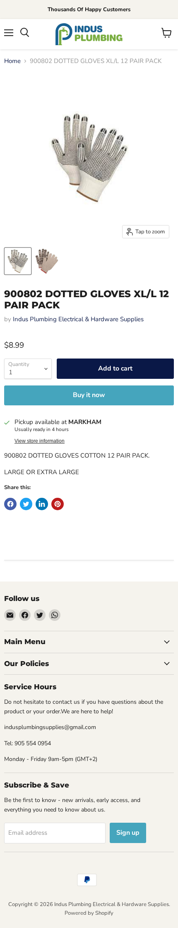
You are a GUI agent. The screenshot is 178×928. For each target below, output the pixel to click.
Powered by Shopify (89, 913)
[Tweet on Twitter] (26, 504)
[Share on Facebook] (10, 504)
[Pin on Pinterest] (57, 504)
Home (12, 61)
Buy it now (89, 395)
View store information (39, 441)
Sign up (128, 832)
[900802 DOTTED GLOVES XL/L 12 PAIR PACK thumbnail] (18, 261)
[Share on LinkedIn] (42, 504)
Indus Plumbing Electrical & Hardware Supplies (78, 319)
